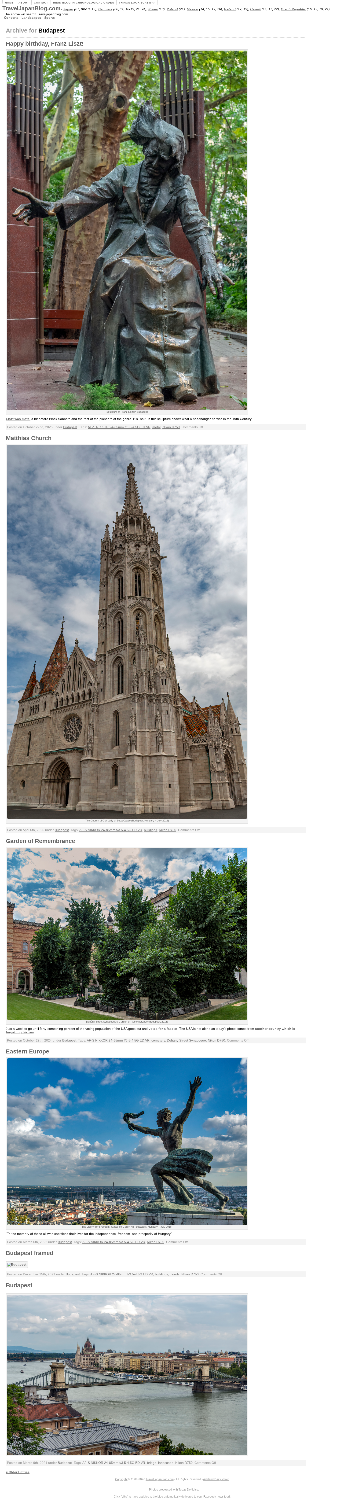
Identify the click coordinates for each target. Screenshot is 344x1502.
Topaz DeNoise (188, 1489)
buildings (150, 830)
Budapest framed (29, 1253)
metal (156, 427)
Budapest (70, 427)
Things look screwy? (137, 2)
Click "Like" (121, 1496)
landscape (165, 1463)
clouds (174, 1274)
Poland (172, 9)
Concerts (11, 17)
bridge (151, 1463)
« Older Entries (17, 1472)
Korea (153, 9)
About (23, 2)
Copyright (121, 1479)
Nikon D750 (171, 427)
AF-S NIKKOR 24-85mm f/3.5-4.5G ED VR (119, 427)
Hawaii (255, 9)
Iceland (230, 9)
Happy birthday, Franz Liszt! (45, 43)
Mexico (192, 9)
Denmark (105, 9)
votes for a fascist (163, 1029)
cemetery (158, 1040)
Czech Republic (293, 9)
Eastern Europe (27, 1051)
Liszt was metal (18, 419)
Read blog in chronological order (83, 2)
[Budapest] (18, 1264)
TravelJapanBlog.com (31, 8)
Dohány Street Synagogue (186, 1040)
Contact (41, 2)
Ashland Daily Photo (216, 1479)
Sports (49, 17)
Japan (68, 9)
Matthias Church (28, 438)
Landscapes (31, 17)
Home (9, 2)
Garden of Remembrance (40, 841)
